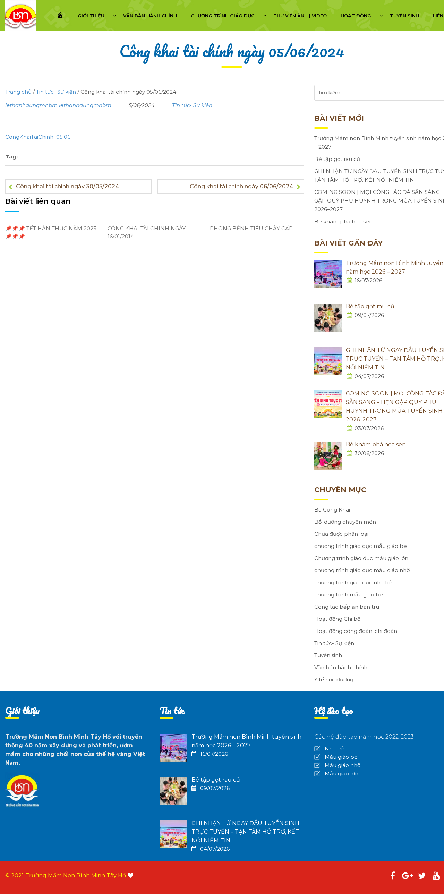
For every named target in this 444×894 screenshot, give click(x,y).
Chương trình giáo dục (223, 15)
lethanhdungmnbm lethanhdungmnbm (58, 105)
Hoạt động (356, 15)
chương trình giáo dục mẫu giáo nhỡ (362, 570)
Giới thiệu (91, 15)
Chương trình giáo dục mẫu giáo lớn (361, 558)
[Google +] (407, 877)
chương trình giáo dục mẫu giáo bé (360, 546)
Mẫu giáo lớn (341, 773)
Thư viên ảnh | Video (300, 15)
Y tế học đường (333, 679)
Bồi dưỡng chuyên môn (345, 521)
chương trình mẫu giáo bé (348, 594)
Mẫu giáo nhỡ (342, 765)
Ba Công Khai (332, 509)
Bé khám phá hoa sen (343, 221)
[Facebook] (392, 877)
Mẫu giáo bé (341, 757)
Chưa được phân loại (341, 534)
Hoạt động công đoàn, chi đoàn (355, 631)
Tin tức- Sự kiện (192, 105)
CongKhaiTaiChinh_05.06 (37, 137)
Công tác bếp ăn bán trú (346, 606)
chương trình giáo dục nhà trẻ (353, 582)
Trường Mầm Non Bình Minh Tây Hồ (75, 875)
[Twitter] (422, 877)
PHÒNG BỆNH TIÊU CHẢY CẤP (251, 228)
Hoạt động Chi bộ (337, 619)
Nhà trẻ (334, 748)
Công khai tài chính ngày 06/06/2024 (241, 186)
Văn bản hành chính (150, 15)
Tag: (11, 156)
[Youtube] (436, 877)
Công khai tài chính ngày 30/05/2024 (67, 186)
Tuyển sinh (404, 15)
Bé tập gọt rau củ (337, 159)
